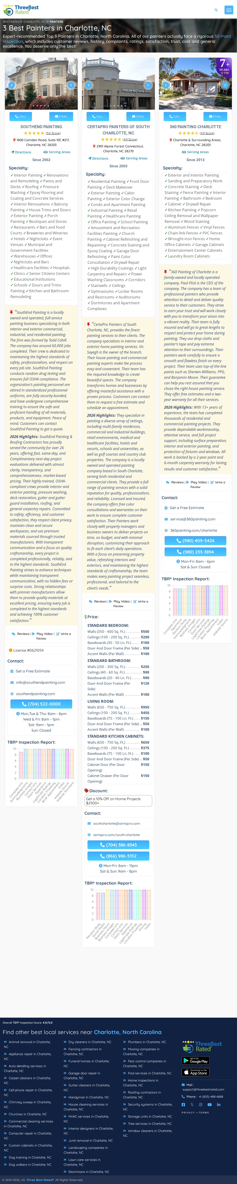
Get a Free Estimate (33, 671)
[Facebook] (183, 1104)
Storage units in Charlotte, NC (149, 1116)
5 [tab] (48, 105)
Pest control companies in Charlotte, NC (144, 1063)
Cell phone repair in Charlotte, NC (28, 1092)
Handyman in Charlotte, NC (88, 1097)
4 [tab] (44, 105)
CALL (22, 116)
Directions (23, 152)
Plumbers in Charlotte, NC (146, 1042)
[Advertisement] (118, 985)
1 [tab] (33, 105)
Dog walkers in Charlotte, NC (29, 1164)
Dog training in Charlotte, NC (29, 1157)
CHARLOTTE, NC (34, 21)
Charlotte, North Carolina (128, 1032)
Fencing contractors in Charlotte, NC (83, 1051)
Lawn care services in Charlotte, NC (82, 1162)
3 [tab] (41, 105)
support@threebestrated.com (203, 1089)
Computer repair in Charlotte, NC (28, 1135)
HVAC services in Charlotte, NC (86, 1118)
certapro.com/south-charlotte (116, 835)
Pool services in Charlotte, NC (149, 1073)
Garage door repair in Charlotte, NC (82, 1075)
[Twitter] (192, 1104)
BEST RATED (11, 21)
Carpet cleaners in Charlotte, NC (27, 1080)
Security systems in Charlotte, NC (147, 1106)
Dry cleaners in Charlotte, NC (89, 1042)
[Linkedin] (218, 1104)
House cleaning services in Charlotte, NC (86, 1106)
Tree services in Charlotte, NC (149, 1124)
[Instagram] (200, 1104)
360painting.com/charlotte (193, 530)
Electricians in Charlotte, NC (88, 1172)
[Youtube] (210, 1104)
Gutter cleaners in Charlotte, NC (87, 1087)
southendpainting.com (35, 693)
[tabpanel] (41, 87)
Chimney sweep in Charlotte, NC (27, 1104)
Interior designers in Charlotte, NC (88, 1130)
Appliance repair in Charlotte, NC (27, 1056)
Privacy (188, 1112)
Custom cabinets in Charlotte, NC (28, 1147)
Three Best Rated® (40, 1180)
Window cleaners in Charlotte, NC (147, 1133)
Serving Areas (59, 152)
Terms (204, 1112)
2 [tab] (37, 105)
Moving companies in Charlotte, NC (141, 1051)
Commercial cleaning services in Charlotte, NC (28, 1123)
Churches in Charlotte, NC (27, 1114)
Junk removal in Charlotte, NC (90, 1140)
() (53, 133)
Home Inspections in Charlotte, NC (140, 1082)
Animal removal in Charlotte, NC (27, 1044)
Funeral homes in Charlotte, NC (86, 1063)
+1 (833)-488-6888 (211, 1096)
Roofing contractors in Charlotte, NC (142, 1094)
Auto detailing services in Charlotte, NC (25, 1068)
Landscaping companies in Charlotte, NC (86, 1150)
